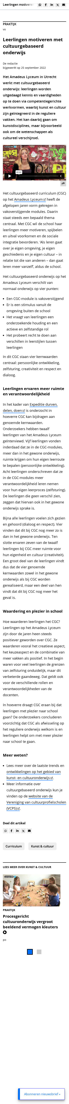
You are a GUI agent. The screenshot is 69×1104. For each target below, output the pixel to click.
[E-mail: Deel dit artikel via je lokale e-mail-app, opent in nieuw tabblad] (63, 4)
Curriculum (14, 846)
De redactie (10, 63)
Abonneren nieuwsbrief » (42, 1094)
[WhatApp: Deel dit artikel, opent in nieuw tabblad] (39, 4)
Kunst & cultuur (42, 846)
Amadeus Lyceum (28, 199)
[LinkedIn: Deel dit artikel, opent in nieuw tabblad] (51, 4)
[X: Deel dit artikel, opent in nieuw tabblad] (57, 4)
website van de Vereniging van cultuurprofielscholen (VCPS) (36, 802)
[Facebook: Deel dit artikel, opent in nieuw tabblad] (45, 4)
